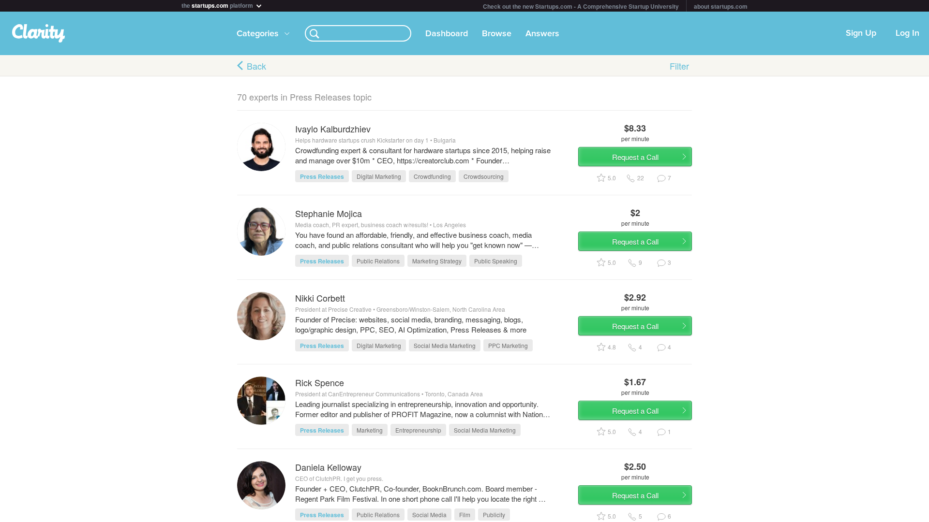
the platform (218, 4)
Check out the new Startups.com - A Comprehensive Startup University (581, 6)
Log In (907, 33)
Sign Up (861, 33)
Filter (679, 65)
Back (256, 65)
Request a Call (635, 157)
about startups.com (721, 6)
